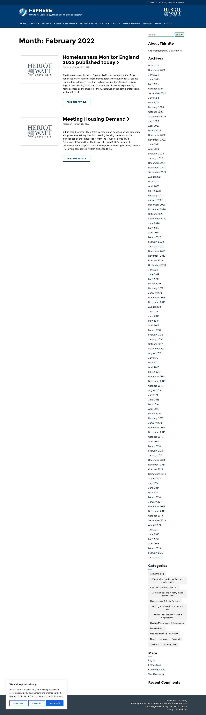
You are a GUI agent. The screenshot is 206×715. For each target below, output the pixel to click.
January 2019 (155, 292)
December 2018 (156, 297)
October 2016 (155, 385)
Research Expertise (65, 23)
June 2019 (153, 274)
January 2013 (155, 557)
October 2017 (155, 344)
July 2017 (153, 357)
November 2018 (156, 302)
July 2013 (153, 529)
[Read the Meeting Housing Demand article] (39, 131)
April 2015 (153, 441)
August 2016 (155, 390)
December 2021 (156, 162)
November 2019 (156, 255)
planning (164, 639)
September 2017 (157, 348)
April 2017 (153, 367)
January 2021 (155, 200)
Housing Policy (157, 628)
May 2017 (153, 362)
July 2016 (153, 395)
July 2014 (153, 483)
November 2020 (157, 209)
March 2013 (154, 548)
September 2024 (157, 93)
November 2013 (156, 511)
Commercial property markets (164, 587)
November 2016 (156, 381)
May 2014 (153, 492)
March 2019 (154, 283)
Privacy (169, 709)
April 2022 (153, 149)
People (46, 23)
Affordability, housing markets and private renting (167, 580)
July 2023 (153, 121)
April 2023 (153, 125)
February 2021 (155, 195)
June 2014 (153, 487)
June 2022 (154, 144)
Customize (18, 703)
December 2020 (157, 204)
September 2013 (157, 520)
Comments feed (156, 669)
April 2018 (153, 325)
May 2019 (153, 279)
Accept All (55, 703)
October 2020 (155, 214)
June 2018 (153, 316)
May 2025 (153, 84)
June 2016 (153, 399)
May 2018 (153, 320)
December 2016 (156, 376)
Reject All (36, 703)
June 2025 (154, 79)
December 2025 (157, 70)
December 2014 (156, 460)
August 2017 (154, 353)
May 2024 (153, 102)
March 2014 (154, 497)
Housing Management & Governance (167, 623)
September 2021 (157, 172)
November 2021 (156, 167)
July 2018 (153, 311)
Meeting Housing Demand (94, 119)
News (158, 23)
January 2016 (155, 422)
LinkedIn (162, 2)
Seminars (147, 23)
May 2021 (153, 181)
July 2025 (153, 74)
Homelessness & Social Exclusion (165, 601)
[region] (36, 694)
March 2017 (154, 371)
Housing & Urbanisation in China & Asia (167, 607)
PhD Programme (131, 23)
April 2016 (153, 409)
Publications (113, 23)
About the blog (157, 574)
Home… (24, 23)
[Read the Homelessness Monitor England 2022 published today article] (39, 69)
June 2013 (153, 534)
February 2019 (155, 288)
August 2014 (155, 478)
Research (176, 639)
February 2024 (156, 107)
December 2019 (156, 251)
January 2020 (155, 246)
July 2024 (153, 97)
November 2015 (156, 432)
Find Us (168, 23)
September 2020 (157, 218)
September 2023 (157, 116)
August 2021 (155, 176)
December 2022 (157, 135)
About (34, 23)
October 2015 (155, 436)
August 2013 (155, 525)
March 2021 (154, 190)
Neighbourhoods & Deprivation (164, 633)
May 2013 (153, 538)
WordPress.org (156, 674)
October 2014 (155, 469)
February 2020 (156, 241)
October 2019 (155, 260)
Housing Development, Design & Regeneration (167, 616)
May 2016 (153, 404)
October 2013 (155, 515)
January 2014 (155, 501)
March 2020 (154, 237)
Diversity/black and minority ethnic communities (167, 594)
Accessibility (181, 709)
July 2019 (153, 269)
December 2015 (156, 427)
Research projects (90, 23)
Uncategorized (170, 644)
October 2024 (155, 88)
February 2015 (155, 450)
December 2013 (156, 506)
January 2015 (155, 455)
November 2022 (157, 139)
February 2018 (155, 334)
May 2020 (153, 227)
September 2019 (157, 265)
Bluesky (151, 2)
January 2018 (155, 339)
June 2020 (154, 223)
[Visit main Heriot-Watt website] (172, 12)
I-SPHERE (40, 10)
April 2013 (153, 543)
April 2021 (153, 186)
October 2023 (155, 111)
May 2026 (153, 65)
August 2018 (155, 306)
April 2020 (153, 232)
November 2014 (156, 464)
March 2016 (154, 413)
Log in (151, 660)
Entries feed (154, 665)
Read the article (76, 102)
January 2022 (155, 158)
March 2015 (154, 446)
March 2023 (154, 130)
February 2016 (155, 418)
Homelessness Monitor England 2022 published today (101, 59)
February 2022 (156, 153)
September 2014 (157, 473)
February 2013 (155, 552)
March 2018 (154, 330)
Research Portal (176, 2)
